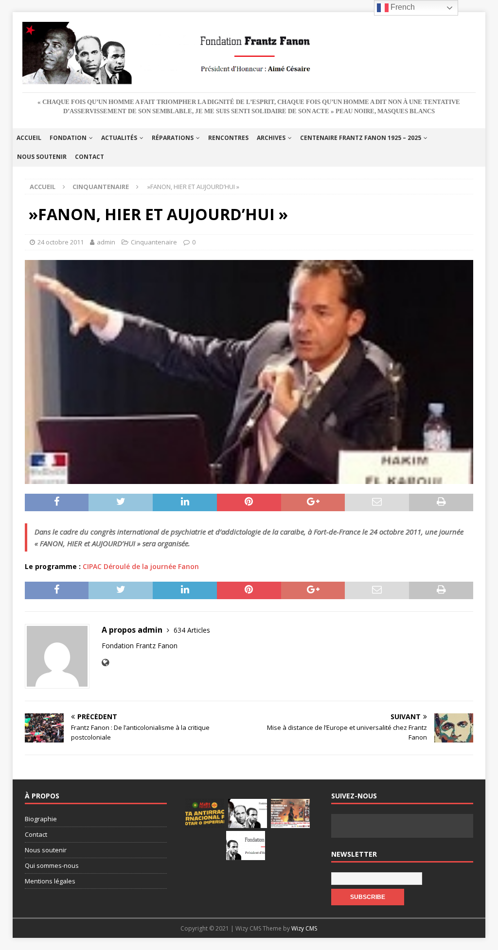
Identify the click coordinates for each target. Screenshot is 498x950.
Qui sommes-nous (52, 865)
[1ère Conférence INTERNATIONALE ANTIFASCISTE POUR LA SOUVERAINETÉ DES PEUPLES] (204, 813)
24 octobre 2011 (60, 242)
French (402, 7)
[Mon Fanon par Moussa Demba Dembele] (245, 845)
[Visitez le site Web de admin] (105, 662)
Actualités (119, 138)
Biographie (41, 818)
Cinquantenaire (154, 242)
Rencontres (228, 138)
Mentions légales (50, 881)
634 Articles (192, 630)
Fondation (68, 138)
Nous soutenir (42, 157)
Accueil (29, 138)
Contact (89, 157)
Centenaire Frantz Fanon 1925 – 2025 (360, 138)
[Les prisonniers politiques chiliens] (290, 813)
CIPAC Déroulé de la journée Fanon (141, 566)
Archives (271, 138)
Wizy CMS (304, 928)
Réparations (173, 138)
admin (106, 242)
